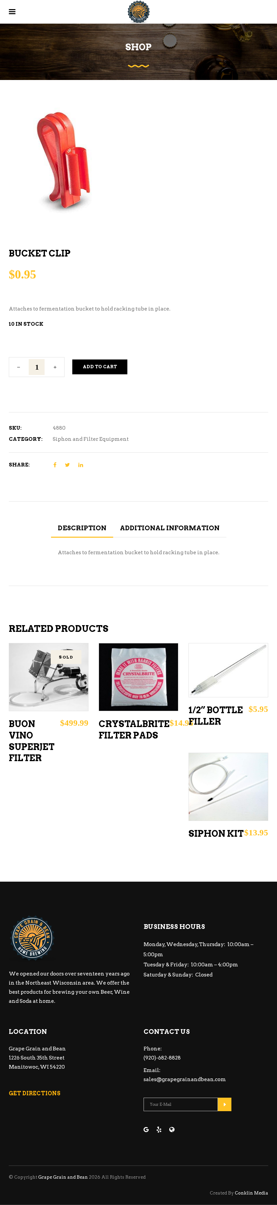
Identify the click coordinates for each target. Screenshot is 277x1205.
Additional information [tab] (170, 528)
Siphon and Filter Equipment (91, 439)
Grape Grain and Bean (63, 1177)
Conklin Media (251, 1193)
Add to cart (100, 366)
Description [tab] (82, 528)
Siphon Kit (216, 833)
